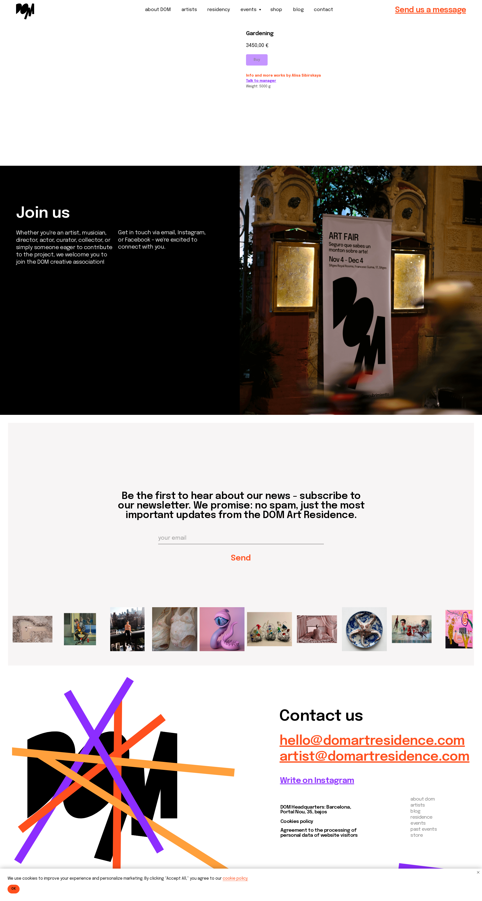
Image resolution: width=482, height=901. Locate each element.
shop (276, 9)
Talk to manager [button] (261, 81)
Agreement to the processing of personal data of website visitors (319, 833)
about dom (422, 799)
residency (218, 9)
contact (323, 9)
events (248, 9)
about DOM (158, 9)
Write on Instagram (317, 781)
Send (241, 558)
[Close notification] (478, 872)
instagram (36, 360)
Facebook (35, 368)
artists (189, 9)
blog (298, 9)
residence (421, 817)
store (416, 835)
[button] (430, 10)
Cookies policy (296, 821)
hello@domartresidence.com (372, 741)
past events (423, 829)
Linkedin (32, 377)
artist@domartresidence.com (374, 757)
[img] (25, 11)
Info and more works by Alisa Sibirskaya (283, 75)
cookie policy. (235, 878)
